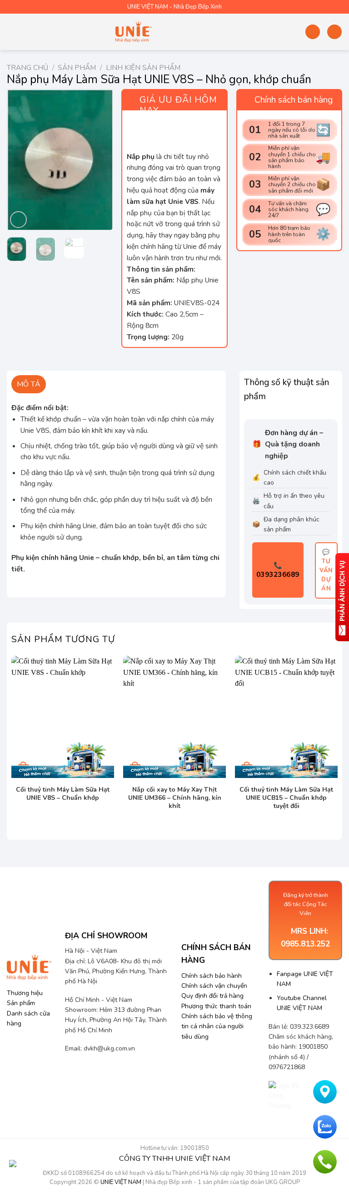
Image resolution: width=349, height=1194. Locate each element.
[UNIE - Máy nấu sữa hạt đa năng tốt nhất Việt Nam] (133, 32)
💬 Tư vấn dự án (326, 570)
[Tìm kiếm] (312, 32)
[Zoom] (18, 219)
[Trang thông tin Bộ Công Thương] (287, 1096)
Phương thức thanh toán (216, 1006)
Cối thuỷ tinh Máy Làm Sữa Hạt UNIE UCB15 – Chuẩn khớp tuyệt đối (286, 798)
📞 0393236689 (277, 570)
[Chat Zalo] (325, 1127)
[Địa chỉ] (325, 1092)
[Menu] (12, 32)
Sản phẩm (77, 67)
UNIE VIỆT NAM (120, 1182)
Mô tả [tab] (29, 384)
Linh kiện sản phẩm (143, 67)
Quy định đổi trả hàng (212, 995)
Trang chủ (27, 67)
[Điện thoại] (325, 1162)
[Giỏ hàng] (334, 32)
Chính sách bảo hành (211, 975)
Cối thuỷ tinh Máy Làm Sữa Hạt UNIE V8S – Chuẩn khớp (63, 794)
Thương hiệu (25, 993)
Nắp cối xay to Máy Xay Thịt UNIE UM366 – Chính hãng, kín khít (174, 798)
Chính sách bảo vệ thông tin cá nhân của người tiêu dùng (216, 1026)
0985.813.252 (305, 944)
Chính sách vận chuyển (214, 985)
